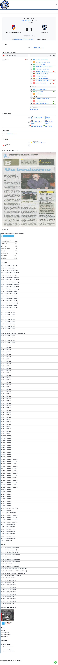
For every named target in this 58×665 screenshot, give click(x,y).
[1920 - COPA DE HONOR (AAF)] (29, 557)
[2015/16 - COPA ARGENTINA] (29, 594)
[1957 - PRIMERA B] (29, 364)
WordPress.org (4, 636)
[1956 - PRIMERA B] (29, 361)
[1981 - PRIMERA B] (29, 419)
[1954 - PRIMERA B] (29, 357)
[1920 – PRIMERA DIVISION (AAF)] (29, 275)
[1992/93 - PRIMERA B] (29, 450)
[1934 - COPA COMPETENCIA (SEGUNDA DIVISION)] (29, 569)
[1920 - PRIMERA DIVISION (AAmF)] (29, 273)
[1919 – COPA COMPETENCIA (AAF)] (29, 552)
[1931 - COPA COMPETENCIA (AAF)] (29, 566)
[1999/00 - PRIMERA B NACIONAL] (29, 466)
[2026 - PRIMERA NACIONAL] (29, 538)
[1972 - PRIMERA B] (29, 399)
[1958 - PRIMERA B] (29, 366)
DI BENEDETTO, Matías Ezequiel (44, 67)
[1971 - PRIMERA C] (29, 396)
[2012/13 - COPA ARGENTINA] (29, 587)
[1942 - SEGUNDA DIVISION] (29, 326)
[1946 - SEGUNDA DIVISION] (29, 338)
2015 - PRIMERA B (26, 20)
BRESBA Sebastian (11, 134)
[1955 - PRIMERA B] (29, 359)
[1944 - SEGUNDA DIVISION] (29, 331)
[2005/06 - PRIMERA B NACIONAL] (29, 480)
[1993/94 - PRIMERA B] (29, 452)
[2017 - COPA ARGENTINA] (29, 597)
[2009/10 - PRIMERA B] (29, 489)
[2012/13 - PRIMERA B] (29, 499)
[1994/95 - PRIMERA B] (29, 454)
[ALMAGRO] (44, 29)
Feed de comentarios (6, 634)
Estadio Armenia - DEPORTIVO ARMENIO (23, 39)
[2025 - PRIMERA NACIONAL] (29, 536)
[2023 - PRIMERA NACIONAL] (29, 531)
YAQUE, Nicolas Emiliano (42, 103)
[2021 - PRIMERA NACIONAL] (29, 527)
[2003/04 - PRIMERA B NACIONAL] (29, 475)
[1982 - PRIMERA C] (29, 422)
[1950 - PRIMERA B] (29, 347)
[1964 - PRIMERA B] (29, 380)
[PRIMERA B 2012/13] (29, 541)
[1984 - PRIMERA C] (29, 429)
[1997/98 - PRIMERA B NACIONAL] (29, 461)
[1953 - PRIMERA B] (29, 354)
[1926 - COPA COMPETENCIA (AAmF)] (29, 564)
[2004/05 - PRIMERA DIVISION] (29, 478)
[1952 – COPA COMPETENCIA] (29, 580)
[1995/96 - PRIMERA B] (29, 457)
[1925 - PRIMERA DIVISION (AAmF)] (29, 287)
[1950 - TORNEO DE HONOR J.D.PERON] (29, 576)
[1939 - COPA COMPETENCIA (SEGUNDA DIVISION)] (29, 571)
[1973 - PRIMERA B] (29, 401)
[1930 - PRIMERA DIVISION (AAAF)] (29, 298)
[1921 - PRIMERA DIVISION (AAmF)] (29, 277)
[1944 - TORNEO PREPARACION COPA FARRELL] (29, 333)
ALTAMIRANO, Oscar (38, 48)
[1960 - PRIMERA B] (29, 371)
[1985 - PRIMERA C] (29, 431)
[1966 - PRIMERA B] (29, 385)
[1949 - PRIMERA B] (29, 345)
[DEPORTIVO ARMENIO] (13, 29)
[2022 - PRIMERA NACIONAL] (29, 529)
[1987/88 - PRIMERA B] (29, 438)
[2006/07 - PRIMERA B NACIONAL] (29, 482)
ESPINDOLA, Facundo (41, 89)
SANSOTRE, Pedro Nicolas (42, 69)
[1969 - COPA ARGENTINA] (29, 583)
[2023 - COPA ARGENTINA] (29, 604)
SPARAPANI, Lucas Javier (42, 98)
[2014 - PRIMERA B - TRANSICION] (29, 508)
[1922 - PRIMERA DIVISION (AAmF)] (29, 280)
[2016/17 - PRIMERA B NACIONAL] (29, 515)
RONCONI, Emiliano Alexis (43, 62)
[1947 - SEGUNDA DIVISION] (29, 340)
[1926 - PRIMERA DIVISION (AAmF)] (29, 289)
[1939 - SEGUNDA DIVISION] (29, 319)
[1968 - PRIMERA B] (29, 389)
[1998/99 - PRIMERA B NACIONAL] (29, 464)
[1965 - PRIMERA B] (29, 382)
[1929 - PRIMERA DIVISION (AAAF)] (29, 296)
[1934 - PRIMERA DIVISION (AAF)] (29, 308)
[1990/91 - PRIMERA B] (29, 445)
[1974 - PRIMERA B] (29, 403)
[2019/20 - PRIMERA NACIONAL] (29, 522)
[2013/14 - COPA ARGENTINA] (29, 590)
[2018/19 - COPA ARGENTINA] (29, 601)
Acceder (3, 630)
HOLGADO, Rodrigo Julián (42, 71)
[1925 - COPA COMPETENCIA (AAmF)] (29, 562)
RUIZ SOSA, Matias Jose (42, 78)
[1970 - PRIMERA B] (29, 394)
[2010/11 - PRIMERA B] (29, 494)
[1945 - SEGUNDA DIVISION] (29, 336)
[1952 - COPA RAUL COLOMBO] (29, 578)
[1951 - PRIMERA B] (29, 350)
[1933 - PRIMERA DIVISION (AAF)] (29, 305)
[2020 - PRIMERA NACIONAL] (29, 524)
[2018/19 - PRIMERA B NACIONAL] (29, 520)
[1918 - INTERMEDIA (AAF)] (29, 268)
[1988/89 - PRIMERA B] (29, 440)
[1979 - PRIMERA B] (29, 415)
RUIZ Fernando (34, 109)
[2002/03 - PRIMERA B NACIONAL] (29, 473)
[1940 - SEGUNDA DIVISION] (29, 322)
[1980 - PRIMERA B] (29, 417)
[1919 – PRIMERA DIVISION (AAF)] (29, 270)
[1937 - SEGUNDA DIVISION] (29, 315)
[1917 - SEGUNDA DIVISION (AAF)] (29, 266)
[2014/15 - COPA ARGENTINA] (29, 592)
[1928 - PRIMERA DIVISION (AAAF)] (29, 294)
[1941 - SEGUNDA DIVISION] (29, 324)
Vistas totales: (6, 651)
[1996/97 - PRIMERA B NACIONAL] (29, 459)
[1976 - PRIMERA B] (29, 408)
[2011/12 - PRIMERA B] (29, 496)
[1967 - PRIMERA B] (29, 387)
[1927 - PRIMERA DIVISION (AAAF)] (29, 291)
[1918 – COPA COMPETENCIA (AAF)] (29, 550)
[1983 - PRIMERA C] (29, 424)
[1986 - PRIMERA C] (29, 433)
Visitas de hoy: (6, 649)
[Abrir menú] (56, 5)
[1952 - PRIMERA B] (29, 352)
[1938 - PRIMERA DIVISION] (29, 317)
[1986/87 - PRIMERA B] (29, 436)
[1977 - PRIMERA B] (29, 410)
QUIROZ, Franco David (42, 74)
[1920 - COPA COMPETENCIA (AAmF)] (29, 555)
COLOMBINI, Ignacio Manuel (43, 80)
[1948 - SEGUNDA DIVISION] (29, 343)
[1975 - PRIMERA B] (29, 405)
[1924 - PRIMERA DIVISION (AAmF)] (29, 284)
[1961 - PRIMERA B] (29, 373)
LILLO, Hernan (39, 91)
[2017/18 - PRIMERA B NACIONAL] (29, 517)
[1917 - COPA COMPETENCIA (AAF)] (29, 548)
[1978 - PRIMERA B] (29, 412)
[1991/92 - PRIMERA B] (29, 447)
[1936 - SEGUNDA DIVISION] (29, 312)
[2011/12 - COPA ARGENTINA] (29, 585)
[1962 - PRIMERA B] (29, 375)
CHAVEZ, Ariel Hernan (41, 76)
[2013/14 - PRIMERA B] (29, 506)
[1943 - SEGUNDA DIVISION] (29, 329)
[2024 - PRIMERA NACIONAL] (29, 534)
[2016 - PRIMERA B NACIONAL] (29, 513)
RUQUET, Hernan (40, 64)
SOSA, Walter (39, 94)
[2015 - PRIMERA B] (29, 510)
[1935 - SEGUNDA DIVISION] (29, 310)
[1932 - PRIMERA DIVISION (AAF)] (29, 303)
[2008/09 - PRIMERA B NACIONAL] (29, 487)
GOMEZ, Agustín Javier (42, 60)
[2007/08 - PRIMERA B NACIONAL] (29, 485)
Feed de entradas (5, 632)
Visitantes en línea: (8, 647)
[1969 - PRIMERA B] (29, 392)
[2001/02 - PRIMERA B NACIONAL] (29, 471)
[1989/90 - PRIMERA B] (29, 443)
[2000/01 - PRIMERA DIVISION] (29, 468)
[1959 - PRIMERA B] (29, 368)
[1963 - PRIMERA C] (29, 378)
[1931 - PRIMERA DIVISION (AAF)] (29, 301)
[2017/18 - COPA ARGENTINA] (29, 599)
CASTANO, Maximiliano (42, 101)
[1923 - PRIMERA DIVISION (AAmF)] (29, 282)
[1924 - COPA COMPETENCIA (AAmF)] (29, 559)
